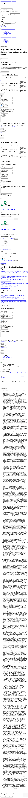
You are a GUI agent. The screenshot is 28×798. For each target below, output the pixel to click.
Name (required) (4, 311)
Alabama (2, 295)
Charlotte (7, 272)
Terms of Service (12, 126)
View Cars (3, 219)
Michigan (13, 298)
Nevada (18, 300)
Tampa (3, 286)
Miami (18, 279)
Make (2, 21)
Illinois (14, 297)
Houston (9, 276)
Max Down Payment (5, 11)
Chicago (14, 272)
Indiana (17, 297)
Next (2, 95)
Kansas (2, 298)
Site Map (5, 359)
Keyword (2, 7)
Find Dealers (5, 31)
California (13, 295)
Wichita (3, 288)
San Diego (8, 285)
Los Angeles (2, 279)
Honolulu (5, 276)
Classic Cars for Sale (11, 372)
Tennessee (14, 301)
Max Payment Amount (5, 12)
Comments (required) (5, 331)
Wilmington (7, 288)
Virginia (20, 301)
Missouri (17, 298)
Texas (17, 301)
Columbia (23, 272)
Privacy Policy (4, 126)
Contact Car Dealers (5, 72)
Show (2, 196)
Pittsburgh (16, 283)
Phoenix (12, 283)
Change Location (4, 58)
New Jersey (9, 300)
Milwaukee (21, 279)
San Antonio (3, 285)
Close (2, 138)
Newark (9, 281)
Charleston (3, 272)
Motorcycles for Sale (20, 372)
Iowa (12, 297)
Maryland (10, 298)
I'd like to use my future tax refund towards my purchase (13, 123)
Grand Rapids (3, 276)
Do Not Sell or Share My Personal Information (12, 366)
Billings (21, 271)
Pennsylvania (3, 301)
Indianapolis (13, 276)
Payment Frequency (5, 14)
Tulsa (6, 286)
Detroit (5, 273)
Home (4, 39)
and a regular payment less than (7, 111)
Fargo (2, 275)
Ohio (25, 300)
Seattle (17, 285)
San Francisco (13, 285)
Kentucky (6, 298)
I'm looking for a (4, 106)
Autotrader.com (4, 372)
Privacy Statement (7, 365)
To (2, 18)
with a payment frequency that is (7, 114)
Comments (3, 116)
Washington (24, 301)
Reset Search (3, 26)
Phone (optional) (4, 171)
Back (2, 129)
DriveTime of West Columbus (4, 83)
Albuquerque (3, 271)
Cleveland (18, 272)
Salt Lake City (6, 284)
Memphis (15, 279)
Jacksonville (21, 276)
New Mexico (14, 300)
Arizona (9, 295)
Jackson (17, 276)
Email (7, 105)
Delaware (2, 297)
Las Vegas (4, 277)
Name (2, 96)
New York (6, 281)
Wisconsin (3, 302)
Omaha (3, 283)
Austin (14, 271)
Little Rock (12, 277)
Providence (23, 283)
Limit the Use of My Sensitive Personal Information (13, 368)
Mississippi (21, 298)
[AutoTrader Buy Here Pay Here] (8, 29)
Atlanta (11, 271)
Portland (19, 283)
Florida (5, 297)
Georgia (9, 297)
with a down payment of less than (7, 109)
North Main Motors (6, 249)
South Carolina (9, 301)
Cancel (2, 94)
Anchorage (8, 271)
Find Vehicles (6, 32)
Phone (6, 101)
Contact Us (5, 358)
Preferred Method (4, 104)
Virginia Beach (10, 286)
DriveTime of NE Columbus (4, 86)
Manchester (10, 279)
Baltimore (18, 271)
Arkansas (6, 295)
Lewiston (8, 277)
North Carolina (4, 300)
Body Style (3, 24)
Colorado (17, 295)
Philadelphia (7, 283)
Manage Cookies (6, 369)
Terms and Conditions (7, 357)
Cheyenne (11, 272)
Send (2, 131)
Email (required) (4, 99)
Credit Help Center (7, 33)
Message (16, 219)
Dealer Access (6, 34)
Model (2, 22)
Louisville (6, 279)
